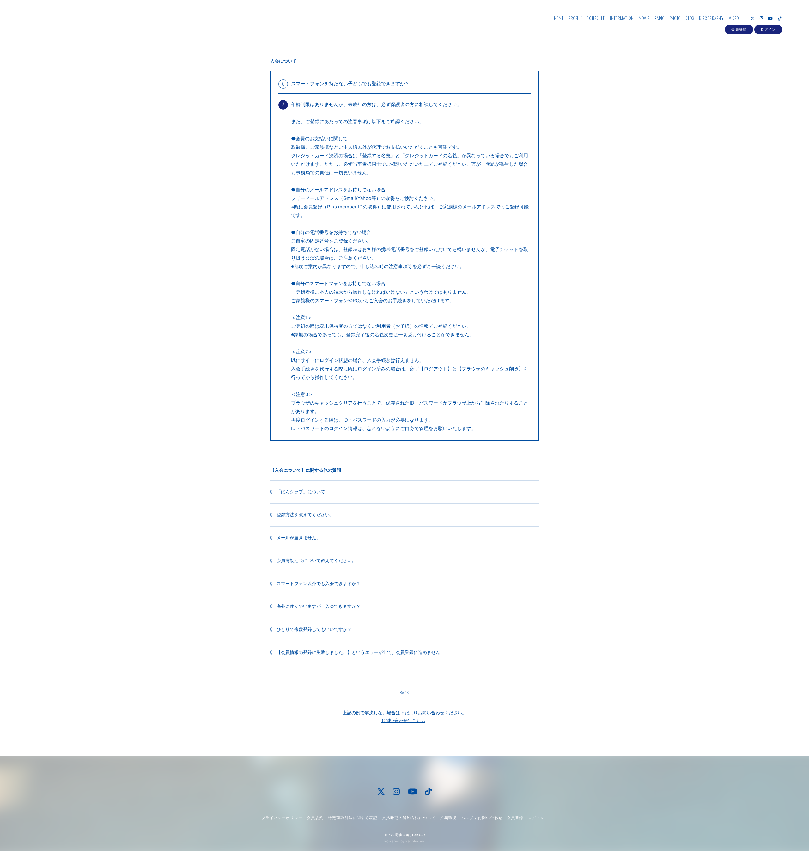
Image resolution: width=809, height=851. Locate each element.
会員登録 (738, 29)
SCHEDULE (596, 18)
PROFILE (575, 18)
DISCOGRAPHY (711, 18)
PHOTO (675, 18)
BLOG (689, 18)
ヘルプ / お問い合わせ (481, 817)
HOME (559, 18)
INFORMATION (622, 18)
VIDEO (734, 18)
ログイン (768, 29)
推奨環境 (448, 817)
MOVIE (644, 18)
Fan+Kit (418, 835)
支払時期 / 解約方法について (409, 817)
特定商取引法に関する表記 (352, 817)
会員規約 (315, 817)
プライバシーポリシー (281, 817)
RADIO (659, 18)
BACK (404, 693)
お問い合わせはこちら (403, 720)
